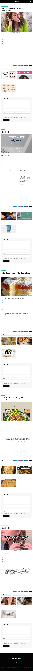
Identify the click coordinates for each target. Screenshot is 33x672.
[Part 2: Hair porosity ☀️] (8, 75)
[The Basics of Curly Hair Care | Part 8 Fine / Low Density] (16, 22)
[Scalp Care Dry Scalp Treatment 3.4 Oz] (8, 229)
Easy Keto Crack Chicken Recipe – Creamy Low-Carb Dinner (24, 476)
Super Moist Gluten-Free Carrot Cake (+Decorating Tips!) (7, 358)
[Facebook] (2, 37)
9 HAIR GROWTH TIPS (5, 92)
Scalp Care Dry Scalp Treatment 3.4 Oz (8, 233)
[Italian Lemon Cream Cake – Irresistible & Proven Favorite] (16, 286)
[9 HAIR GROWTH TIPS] (8, 88)
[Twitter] (2, 39)
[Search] (30, 1)
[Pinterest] (2, 43)
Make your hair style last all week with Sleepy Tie (7, 606)
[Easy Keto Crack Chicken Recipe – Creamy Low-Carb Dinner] (24, 470)
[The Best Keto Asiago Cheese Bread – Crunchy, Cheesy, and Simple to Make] (8, 470)
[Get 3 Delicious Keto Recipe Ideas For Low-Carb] (16, 411)
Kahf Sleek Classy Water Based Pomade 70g (8, 221)
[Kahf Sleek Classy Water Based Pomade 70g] (8, 216)
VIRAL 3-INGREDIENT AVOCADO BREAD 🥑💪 (8, 488)
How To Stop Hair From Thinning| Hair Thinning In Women (23, 80)
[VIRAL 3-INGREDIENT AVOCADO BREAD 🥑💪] (8, 483)
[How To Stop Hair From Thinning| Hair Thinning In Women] (24, 75)
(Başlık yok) (3, 618)
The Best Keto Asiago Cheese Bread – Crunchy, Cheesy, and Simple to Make (7, 476)
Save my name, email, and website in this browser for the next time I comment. (14, 117)
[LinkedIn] (2, 41)
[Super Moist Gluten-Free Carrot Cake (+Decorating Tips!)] (8, 353)
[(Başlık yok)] (16, 143)
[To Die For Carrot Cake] (8, 341)
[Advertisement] (18, 43)
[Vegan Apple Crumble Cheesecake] (24, 341)
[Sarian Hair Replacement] (24, 216)
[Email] (2, 46)
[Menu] (2, 1)
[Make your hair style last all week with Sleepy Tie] (8, 601)
